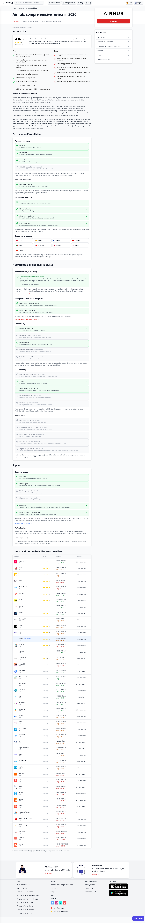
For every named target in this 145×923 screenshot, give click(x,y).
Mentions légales (91, 892)
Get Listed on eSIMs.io (60, 912)
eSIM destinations (23, 885)
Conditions (89, 888)
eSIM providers (22, 888)
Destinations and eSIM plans (51, 21)
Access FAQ (49, 873)
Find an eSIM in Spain (25, 902)
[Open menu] (4, 3)
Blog (52, 892)
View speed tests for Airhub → (23, 294)
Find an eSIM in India (24, 913)
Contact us (96, 874)
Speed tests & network (30, 21)
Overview (16, 21)
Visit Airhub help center (23, 523)
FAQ (52, 895)
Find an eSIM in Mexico (25, 910)
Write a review (138, 918)
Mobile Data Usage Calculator (62, 885)
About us (54, 888)
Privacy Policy (90, 885)
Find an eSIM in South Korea (27, 899)
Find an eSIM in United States (28, 895)
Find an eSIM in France (25, 892)
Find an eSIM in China (25, 906)
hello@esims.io (57, 908)
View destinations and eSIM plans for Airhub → (28, 319)
